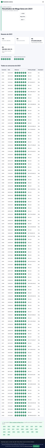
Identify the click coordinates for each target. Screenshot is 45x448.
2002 (18, 431)
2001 (23, 431)
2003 (13, 431)
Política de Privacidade (28, 446)
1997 (4, 434)
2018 (23, 426)
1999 (32, 431)
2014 (40, 426)
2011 (13, 429)
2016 (31, 426)
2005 (4, 431)
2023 (4, 426)
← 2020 (22, 13)
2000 (27, 431)
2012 (9, 429)
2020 (13, 426)
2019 (18, 426)
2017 (27, 426)
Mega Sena (22, 16)
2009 (22, 429)
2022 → (22, 19)
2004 (9, 431)
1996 (8, 434)
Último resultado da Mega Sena (16, 422)
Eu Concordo (36, 446)
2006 (36, 429)
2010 (17, 429)
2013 (4, 429)
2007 (31, 429)
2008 (27, 429)
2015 (36, 426)
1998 (37, 431)
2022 (9, 426)
